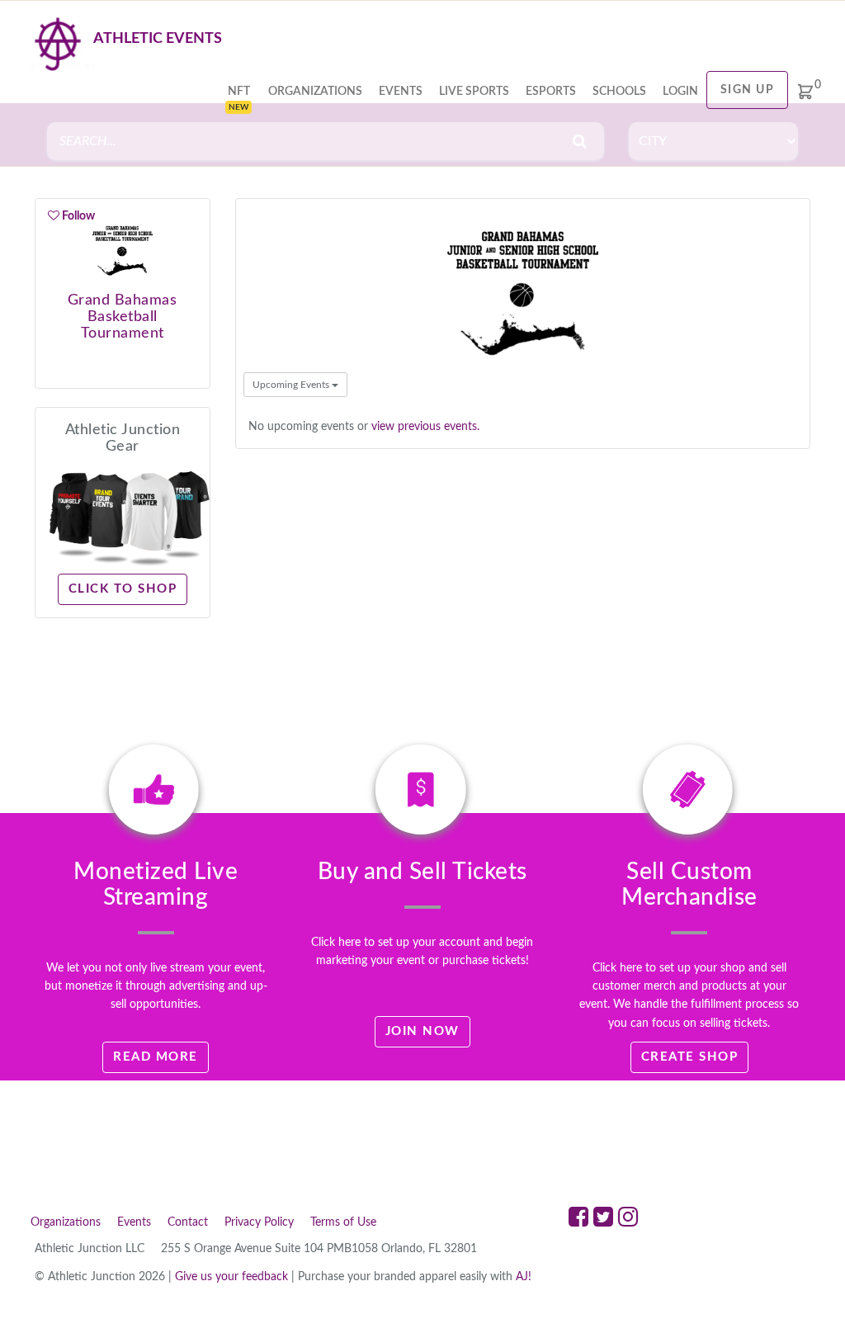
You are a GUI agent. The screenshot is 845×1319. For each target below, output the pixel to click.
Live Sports (474, 91)
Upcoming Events (292, 385)
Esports (551, 91)
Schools (619, 91)
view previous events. (425, 427)
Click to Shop (122, 589)
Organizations (315, 91)
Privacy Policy (259, 1222)
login (680, 91)
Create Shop (690, 1057)
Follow (77, 216)
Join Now (422, 1031)
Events (400, 91)
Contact (188, 1222)
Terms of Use (343, 1222)
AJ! (523, 1277)
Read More (155, 1057)
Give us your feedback (231, 1277)
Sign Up (747, 90)
